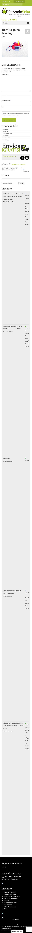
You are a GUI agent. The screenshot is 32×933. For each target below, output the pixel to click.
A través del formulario (8, 170)
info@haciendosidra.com (10, 879)
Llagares (6, 900)
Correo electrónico (6, 100)
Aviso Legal (24, 926)
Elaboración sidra (7, 133)
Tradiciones (6, 140)
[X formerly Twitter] (27, 158)
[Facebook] (9, 1)
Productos (5, 135)
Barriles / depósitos (9, 892)
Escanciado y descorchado (12, 896)
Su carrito (20, 1)
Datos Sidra (6, 131)
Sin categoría (6, 137)
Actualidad (6, 129)
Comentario (5, 74)
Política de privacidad (6, 928)
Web (3, 107)
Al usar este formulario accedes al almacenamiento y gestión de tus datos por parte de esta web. (16, 114)
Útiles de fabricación (10, 906)
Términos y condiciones (17, 926)
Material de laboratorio (10, 902)
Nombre (4, 94)
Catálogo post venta (10, 894)
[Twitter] (12, 1)
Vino (5, 909)
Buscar (22, 183)
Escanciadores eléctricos (11, 898)
